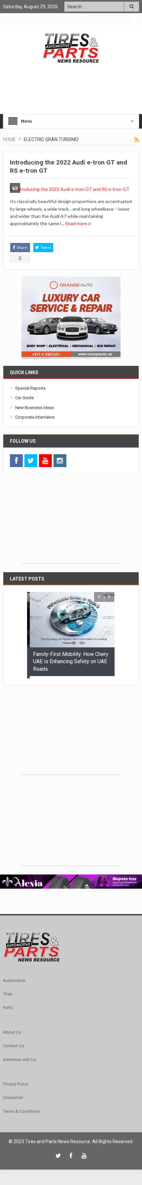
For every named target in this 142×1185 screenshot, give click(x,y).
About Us (12, 1029)
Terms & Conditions (21, 1109)
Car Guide (24, 397)
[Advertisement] (71, 522)
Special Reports (30, 388)
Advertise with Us (19, 1057)
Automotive (14, 978)
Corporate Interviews (34, 417)
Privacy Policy (15, 1081)
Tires (7, 991)
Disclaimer (13, 1095)
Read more (76, 223)
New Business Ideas (34, 407)
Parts (8, 1005)
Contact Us (13, 1043)
